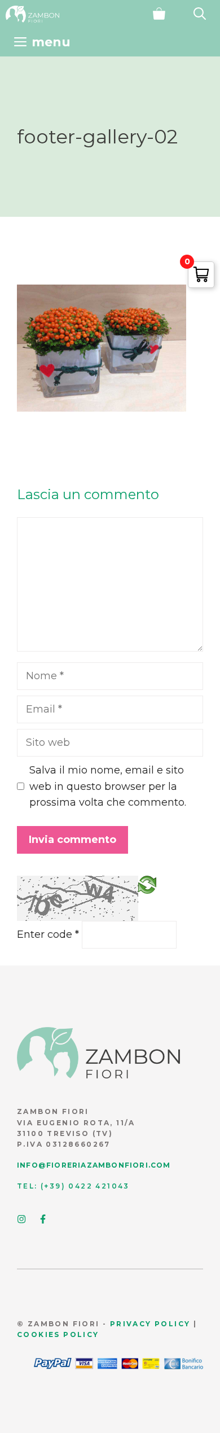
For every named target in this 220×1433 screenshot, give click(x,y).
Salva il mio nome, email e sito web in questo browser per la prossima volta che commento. (107, 786)
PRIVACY (131, 1324)
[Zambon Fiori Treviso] (32, 14)
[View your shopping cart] (159, 14)
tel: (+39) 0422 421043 (73, 1186)
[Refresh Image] (147, 884)
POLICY (171, 1324)
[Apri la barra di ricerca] (199, 14)
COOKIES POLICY (58, 1334)
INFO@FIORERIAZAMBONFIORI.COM (94, 1165)
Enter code (48, 934)
